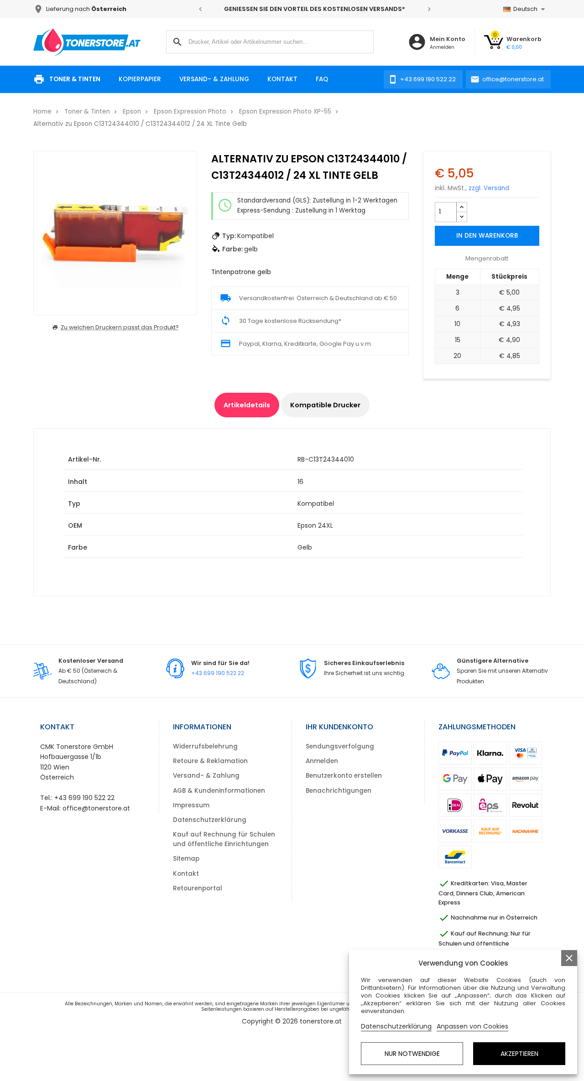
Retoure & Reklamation (210, 761)
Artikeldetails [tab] (247, 405)
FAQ (322, 79)
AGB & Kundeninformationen (219, 790)
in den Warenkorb (487, 235)
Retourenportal (197, 888)
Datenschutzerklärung (209, 820)
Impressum (191, 805)
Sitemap (186, 858)
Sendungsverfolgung (340, 746)
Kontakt (282, 79)
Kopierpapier (140, 79)
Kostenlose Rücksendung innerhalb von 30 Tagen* (355, 9)
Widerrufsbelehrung (205, 746)
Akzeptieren (519, 1053)
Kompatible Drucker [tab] (325, 405)
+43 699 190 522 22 (217, 673)
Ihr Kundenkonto (339, 727)
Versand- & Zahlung (214, 79)
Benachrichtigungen (338, 790)
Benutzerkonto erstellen (344, 775)
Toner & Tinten (74, 79)
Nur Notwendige (412, 1053)
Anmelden (322, 761)
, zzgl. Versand (487, 188)
